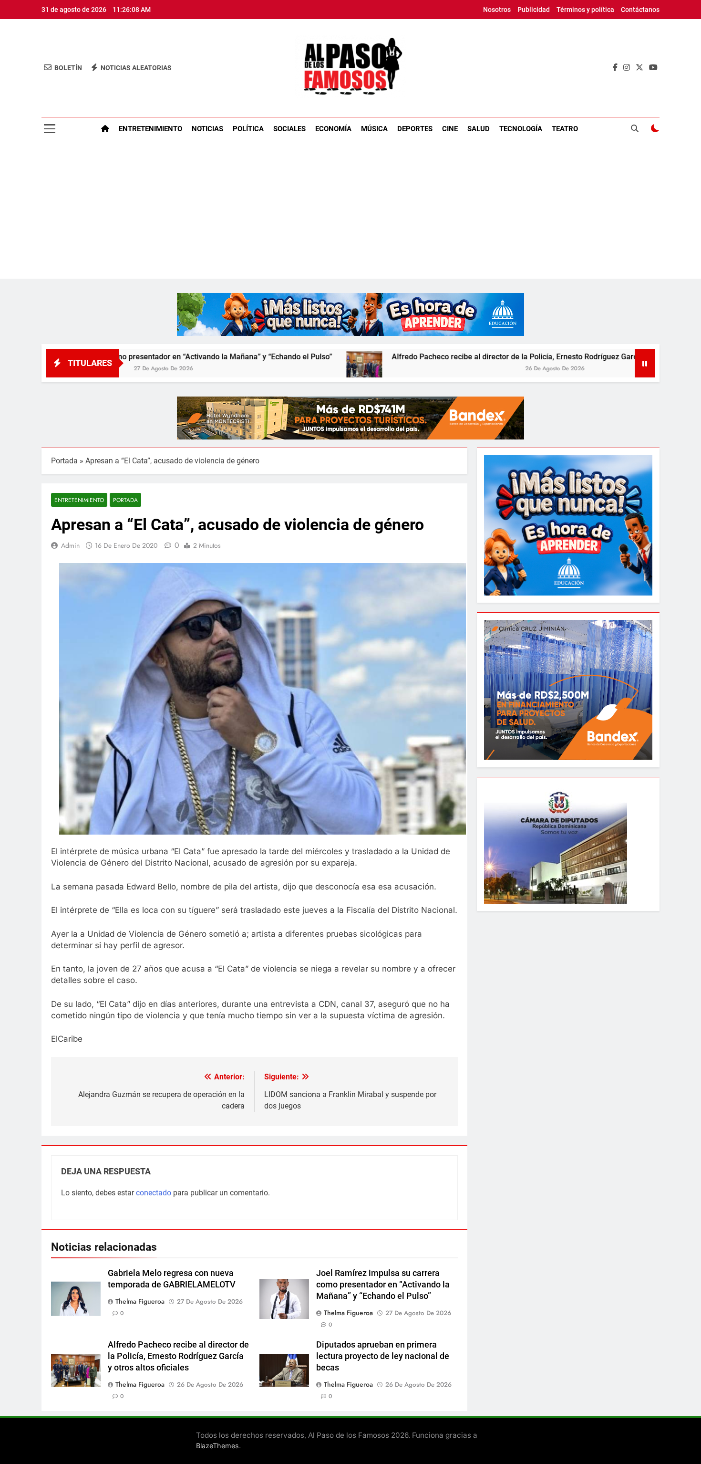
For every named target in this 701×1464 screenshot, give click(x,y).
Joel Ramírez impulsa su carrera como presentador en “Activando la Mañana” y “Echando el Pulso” (383, 1284)
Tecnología (520, 129)
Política (248, 129)
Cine (450, 129)
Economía (333, 129)
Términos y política (585, 9)
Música (374, 129)
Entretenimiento (150, 129)
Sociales (289, 129)
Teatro (565, 129)
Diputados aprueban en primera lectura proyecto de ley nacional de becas (382, 1356)
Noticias (207, 129)
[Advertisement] (350, 212)
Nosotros (497, 9)
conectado (153, 1192)
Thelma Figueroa (140, 1301)
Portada (64, 460)
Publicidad (533, 9)
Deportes (415, 129)
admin (70, 545)
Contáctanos (640, 9)
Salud (478, 129)
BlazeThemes (217, 1446)
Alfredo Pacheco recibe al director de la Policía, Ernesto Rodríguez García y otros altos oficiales (486, 356)
